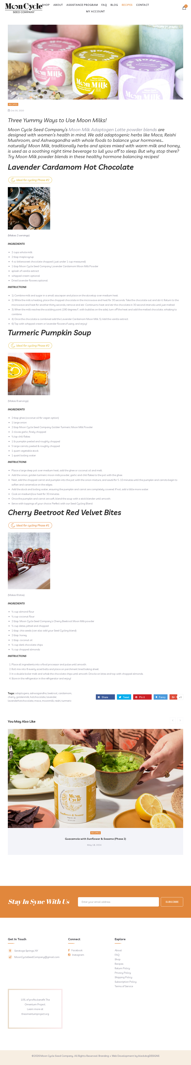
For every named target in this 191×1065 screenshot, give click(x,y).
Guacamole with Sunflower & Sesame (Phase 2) (95, 838)
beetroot (52, 693)
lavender (51, 697)
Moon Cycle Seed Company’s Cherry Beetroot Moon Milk (52, 621)
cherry (11, 697)
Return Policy (122, 968)
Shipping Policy (123, 977)
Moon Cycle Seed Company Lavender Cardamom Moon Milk (54, 266)
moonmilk (48, 700)
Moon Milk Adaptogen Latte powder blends (113, 129)
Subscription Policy (126, 981)
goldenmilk (22, 697)
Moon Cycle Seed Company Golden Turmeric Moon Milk (51, 427)
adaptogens (22, 693)
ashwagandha (38, 693)
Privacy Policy (123, 972)
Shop (117, 959)
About (118, 950)
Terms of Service (124, 986)
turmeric (66, 700)
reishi (58, 700)
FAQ (117, 954)
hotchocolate (38, 697)
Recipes (13, 104)
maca (37, 700)
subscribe (172, 902)
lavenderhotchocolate (20, 700)
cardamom (64, 693)
